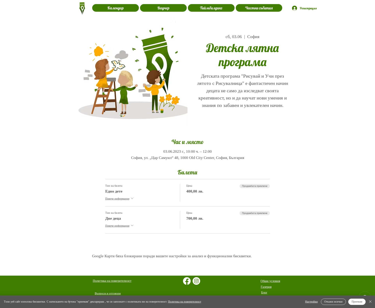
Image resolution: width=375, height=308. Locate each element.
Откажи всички (333, 301)
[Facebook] (187, 281)
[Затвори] (370, 302)
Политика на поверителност (184, 301)
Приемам (357, 301)
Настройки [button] (311, 301)
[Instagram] (196, 281)
